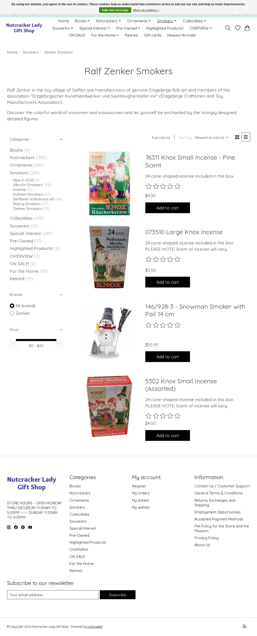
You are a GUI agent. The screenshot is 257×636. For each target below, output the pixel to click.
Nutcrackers (22, 157)
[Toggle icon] (227, 28)
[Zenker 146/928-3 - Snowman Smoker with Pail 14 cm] (108, 332)
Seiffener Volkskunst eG (33, 199)
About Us (202, 544)
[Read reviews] (163, 186)
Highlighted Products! (164, 28)
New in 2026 (23, 180)
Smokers (30, 52)
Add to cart (167, 207)
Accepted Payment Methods (219, 519)
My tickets (140, 500)
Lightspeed (95, 626)
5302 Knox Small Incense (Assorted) (181, 384)
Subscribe (117, 594)
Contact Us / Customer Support (222, 486)
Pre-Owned (21, 240)
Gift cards (152, 35)
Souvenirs (19, 225)
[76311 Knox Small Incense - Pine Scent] (108, 183)
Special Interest (25, 233)
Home (63, 21)
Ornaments (21, 165)
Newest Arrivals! (181, 35)
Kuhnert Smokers (28, 194)
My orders (141, 493)
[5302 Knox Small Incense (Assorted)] (108, 407)
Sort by (185, 137)
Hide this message (115, 10)
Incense (19, 189)
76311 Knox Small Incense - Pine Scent (190, 161)
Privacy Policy (207, 537)
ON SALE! (77, 35)
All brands (26, 305)
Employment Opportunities (218, 512)
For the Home (24, 271)
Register (139, 486)
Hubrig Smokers (27, 203)
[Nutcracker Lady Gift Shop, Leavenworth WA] (24, 28)
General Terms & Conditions (219, 493)
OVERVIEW (21, 256)
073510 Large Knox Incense (184, 232)
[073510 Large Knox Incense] (108, 258)
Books (16, 150)
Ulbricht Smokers (28, 184)
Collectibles (21, 218)
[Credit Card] (244, 626)
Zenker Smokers (27, 208)
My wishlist (141, 507)
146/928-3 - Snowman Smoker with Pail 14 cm (195, 310)
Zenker (23, 313)
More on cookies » (146, 10)
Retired (131, 35)
